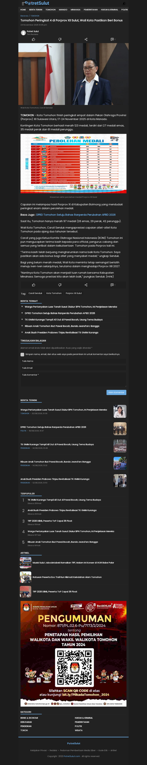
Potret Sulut (33, 31)
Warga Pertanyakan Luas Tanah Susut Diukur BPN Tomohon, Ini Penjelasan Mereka (71, 306)
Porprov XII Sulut (74, 293)
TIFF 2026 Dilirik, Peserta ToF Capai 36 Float (50, 520)
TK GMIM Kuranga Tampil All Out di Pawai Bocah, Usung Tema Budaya (63, 319)
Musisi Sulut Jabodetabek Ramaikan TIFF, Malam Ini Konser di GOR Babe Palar (73, 562)
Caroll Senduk (35, 293)
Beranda (24, 16)
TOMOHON (35, 16)
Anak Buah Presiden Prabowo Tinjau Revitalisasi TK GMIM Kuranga (62, 332)
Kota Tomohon (54, 293)
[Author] (23, 33)
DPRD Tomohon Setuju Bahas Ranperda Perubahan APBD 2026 (76, 214)
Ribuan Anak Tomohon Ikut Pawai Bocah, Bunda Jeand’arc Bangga (62, 326)
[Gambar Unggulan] (73, 74)
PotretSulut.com (72, 756)
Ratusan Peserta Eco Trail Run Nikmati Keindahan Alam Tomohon (67, 577)
